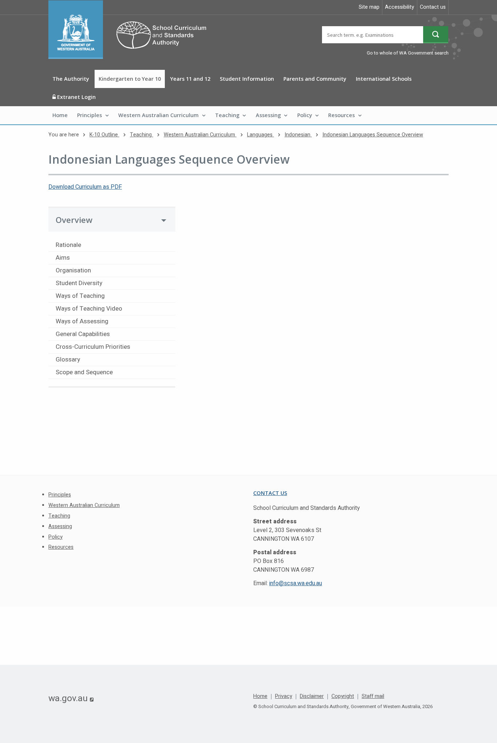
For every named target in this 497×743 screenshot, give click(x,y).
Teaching (227, 115)
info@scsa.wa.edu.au (295, 583)
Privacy (283, 696)
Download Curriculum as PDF (85, 187)
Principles (89, 115)
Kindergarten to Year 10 (130, 78)
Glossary (68, 359)
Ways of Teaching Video (89, 308)
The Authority (70, 78)
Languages (260, 135)
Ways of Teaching (80, 295)
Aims (63, 257)
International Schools (383, 78)
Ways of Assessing (82, 321)
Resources (341, 115)
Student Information (247, 78)
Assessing (268, 115)
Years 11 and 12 (190, 78)
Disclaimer (312, 696)
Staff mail (373, 696)
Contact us (433, 7)
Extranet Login (76, 96)
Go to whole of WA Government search (408, 52)
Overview (74, 219)
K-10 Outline (104, 135)
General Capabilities (83, 334)
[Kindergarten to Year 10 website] (131, 29)
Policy (304, 115)
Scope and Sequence (84, 372)
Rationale (68, 244)
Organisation (73, 270)
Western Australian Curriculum (158, 115)
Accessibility (399, 7)
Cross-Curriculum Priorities (93, 346)
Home (60, 115)
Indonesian (298, 135)
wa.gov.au (71, 698)
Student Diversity (79, 283)
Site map (369, 7)
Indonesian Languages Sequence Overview (372, 135)
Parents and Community (314, 78)
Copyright (342, 696)
